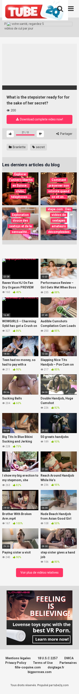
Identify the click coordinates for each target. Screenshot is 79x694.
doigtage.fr (56, 667)
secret (40, 147)
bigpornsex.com (40, 672)
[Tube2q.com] (35, 11)
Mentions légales (18, 658)
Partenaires (68, 663)
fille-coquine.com (28, 667)
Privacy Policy (15, 663)
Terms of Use (43, 663)
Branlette (19, 147)
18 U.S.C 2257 (47, 658)
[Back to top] (71, 685)
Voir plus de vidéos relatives (39, 572)
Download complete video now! (41, 119)
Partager (65, 133)
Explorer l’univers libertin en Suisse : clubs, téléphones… (21, 185)
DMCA (69, 658)
